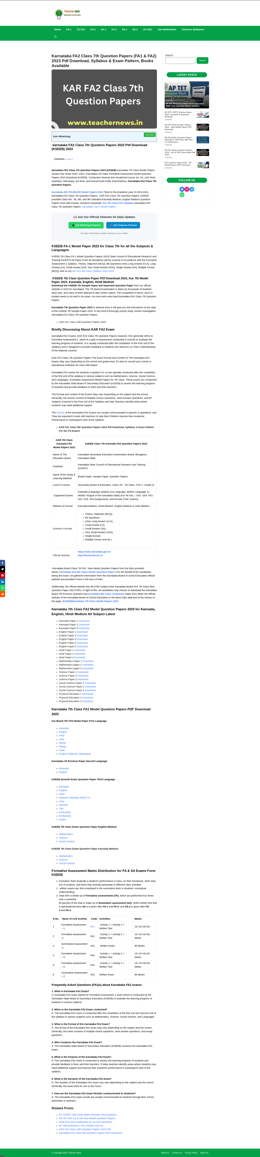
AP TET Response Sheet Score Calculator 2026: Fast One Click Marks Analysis (185, 104)
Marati (62, 743)
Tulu (61, 808)
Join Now (150, 135)
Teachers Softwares (192, 29)
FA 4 (124, 29)
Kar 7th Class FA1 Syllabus (119, 203)
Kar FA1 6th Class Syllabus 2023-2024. (93, 271)
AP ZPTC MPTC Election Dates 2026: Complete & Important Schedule (178, 114)
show (69, 159)
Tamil (62, 750)
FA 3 (114, 29)
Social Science (67, 841)
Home (57, 29)
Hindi (61, 735)
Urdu (61, 739)
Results (60, 412)
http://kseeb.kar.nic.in (90, 555)
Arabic (62, 819)
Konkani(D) (65, 816)
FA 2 (92, 29)
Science (63, 837)
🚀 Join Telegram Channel (123, 225)
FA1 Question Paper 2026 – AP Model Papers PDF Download (178, 164)
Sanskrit (63, 805)
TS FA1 (81, 29)
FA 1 (68, 29)
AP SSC (147, 29)
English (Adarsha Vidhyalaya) (75, 753)
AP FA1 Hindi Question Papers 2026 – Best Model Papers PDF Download (178, 127)
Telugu (62, 746)
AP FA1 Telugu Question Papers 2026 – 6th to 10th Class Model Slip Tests (180, 152)
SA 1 (103, 29)
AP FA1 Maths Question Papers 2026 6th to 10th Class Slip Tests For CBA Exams (179, 139)
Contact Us (177, 1153)
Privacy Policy (191, 1153)
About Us (165, 1153)
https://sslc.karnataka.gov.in (94, 551)
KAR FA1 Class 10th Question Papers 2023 (82, 322)
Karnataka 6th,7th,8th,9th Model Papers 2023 (78, 192)
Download (84, 621)
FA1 (92, 926)
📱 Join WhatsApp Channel (86, 225)
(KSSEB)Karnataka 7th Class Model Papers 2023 (90, 601)
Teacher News (75, 1153)
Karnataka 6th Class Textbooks (105, 594)
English (63, 732)
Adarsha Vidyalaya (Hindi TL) (75, 797)
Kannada (64, 728)
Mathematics (66, 834)
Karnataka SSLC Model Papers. (99, 206)
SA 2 (135, 29)
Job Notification (167, 29)
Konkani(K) (65, 812)
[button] (55, 37)
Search (169, 55)
